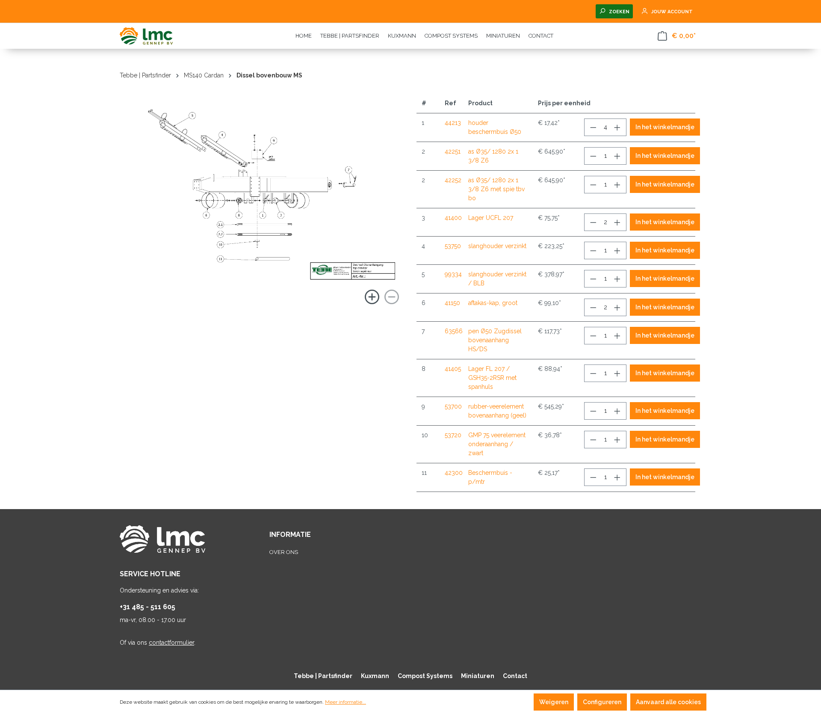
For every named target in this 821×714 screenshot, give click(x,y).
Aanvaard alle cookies (668, 702)
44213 (453, 122)
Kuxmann (375, 676)
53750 (453, 246)
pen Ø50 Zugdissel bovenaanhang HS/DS (495, 340)
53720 (453, 435)
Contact (515, 676)
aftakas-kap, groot (492, 302)
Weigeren (553, 702)
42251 (453, 151)
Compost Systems (425, 676)
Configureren (602, 702)
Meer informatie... (345, 702)
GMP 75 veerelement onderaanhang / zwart (497, 444)
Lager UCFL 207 (490, 217)
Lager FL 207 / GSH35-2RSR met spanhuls (492, 377)
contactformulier (171, 642)
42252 (453, 180)
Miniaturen (477, 676)
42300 (454, 472)
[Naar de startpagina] (162, 35)
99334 (453, 274)
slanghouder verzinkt (497, 246)
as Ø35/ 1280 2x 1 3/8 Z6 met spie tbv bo (496, 189)
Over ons (283, 552)
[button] (209, 200)
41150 (452, 302)
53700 (453, 406)
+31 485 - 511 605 (147, 607)
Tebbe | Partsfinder (323, 676)
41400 (453, 217)
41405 (453, 368)
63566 (454, 331)
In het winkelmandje (664, 127)
